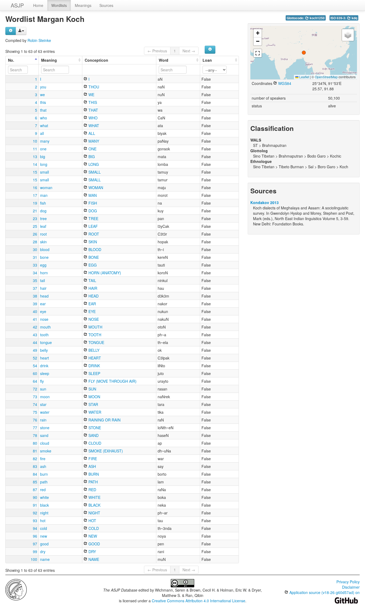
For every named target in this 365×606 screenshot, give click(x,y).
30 (35, 249)
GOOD (93, 543)
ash (43, 466)
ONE (91, 148)
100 (34, 559)
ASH (91, 466)
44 (35, 342)
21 (35, 210)
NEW (92, 536)
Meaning (49, 60)
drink (44, 365)
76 (35, 420)
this (43, 102)
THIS (92, 102)
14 (35, 164)
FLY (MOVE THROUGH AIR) (112, 381)
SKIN (92, 241)
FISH (92, 203)
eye (43, 311)
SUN (91, 389)
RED (91, 489)
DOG (92, 210)
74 (35, 404)
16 (35, 187)
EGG (92, 265)
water (44, 412)
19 (35, 203)
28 (35, 241)
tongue (46, 342)
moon (45, 396)
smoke (45, 450)
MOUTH (94, 327)
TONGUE (95, 342)
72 (35, 389)
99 (35, 551)
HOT (91, 520)
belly (44, 350)
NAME (93, 559)
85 (35, 481)
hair (43, 288)
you (43, 86)
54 (35, 365)
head (44, 296)
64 (35, 381)
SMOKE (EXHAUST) (105, 450)
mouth (45, 327)
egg (43, 265)
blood (44, 249)
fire (42, 458)
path (44, 481)
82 (35, 458)
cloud (44, 443)
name (45, 559)
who (43, 117)
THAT (92, 110)
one (43, 148)
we (42, 94)
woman (46, 187)
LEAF (92, 226)
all (42, 133)
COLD (93, 528)
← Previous (157, 50)
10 (35, 141)
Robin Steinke (39, 40)
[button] (303, 52)
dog (43, 210)
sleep (44, 373)
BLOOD (94, 249)
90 (35, 497)
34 (35, 272)
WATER (94, 412)
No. (11, 60)
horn (44, 272)
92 (35, 512)
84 (35, 474)
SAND (93, 435)
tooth (44, 334)
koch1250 (317, 18)
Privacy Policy (348, 581)
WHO (92, 117)
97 (35, 543)
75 (35, 412)
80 (35, 443)
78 (35, 435)
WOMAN (95, 187)
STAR (92, 404)
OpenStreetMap (326, 77)
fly (42, 381)
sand (44, 435)
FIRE (92, 458)
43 (35, 334)
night (44, 512)
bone (44, 257)
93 (35, 520)
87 (35, 489)
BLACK (93, 505)
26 (35, 234)
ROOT (93, 234)
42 (35, 327)
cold (43, 528)
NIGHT (93, 512)
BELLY (93, 350)
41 (35, 319)
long (43, 164)
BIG (91, 156)
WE (90, 94)
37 (35, 288)
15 (35, 172)
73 (35, 396)
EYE (91, 311)
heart (44, 358)
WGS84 (284, 83)
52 (35, 358)
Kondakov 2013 (264, 202)
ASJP (17, 5)
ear (43, 303)
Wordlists (59, 5)
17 (35, 195)
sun (43, 389)
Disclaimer (351, 587)
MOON (93, 396)
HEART (94, 358)
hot (42, 520)
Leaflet (303, 77)
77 (35, 427)
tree (43, 218)
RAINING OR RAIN (104, 420)
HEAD (93, 296)
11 (35, 148)
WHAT (93, 125)
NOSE (93, 319)
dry (42, 551)
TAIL (91, 280)
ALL (91, 133)
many (44, 141)
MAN (92, 195)
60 (35, 373)
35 (35, 280)
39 (35, 303)
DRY (91, 551)
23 (35, 218)
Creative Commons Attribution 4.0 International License (198, 600)
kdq (354, 18)
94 (35, 528)
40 (35, 311)
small (44, 172)
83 (35, 466)
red (43, 489)
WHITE (93, 497)
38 (35, 296)
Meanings (83, 5)
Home (38, 5)
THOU (93, 86)
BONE (93, 257)
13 (35, 156)
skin (43, 241)
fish (43, 203)
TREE (92, 218)
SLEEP (93, 373)
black (44, 505)
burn (44, 474)
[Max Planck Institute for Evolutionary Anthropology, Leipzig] (16, 589)
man (44, 195)
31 (35, 257)
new (43, 536)
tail (42, 280)
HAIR (92, 288)
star (43, 404)
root (43, 234)
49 (35, 350)
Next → (189, 50)
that (43, 110)
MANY (93, 141)
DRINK (93, 365)
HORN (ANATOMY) (104, 272)
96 (35, 536)
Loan (207, 60)
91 (35, 505)
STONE (94, 427)
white (44, 497)
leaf (43, 226)
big (42, 156)
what (44, 125)
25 (35, 226)
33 (35, 265)
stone (44, 427)
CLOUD (94, 443)
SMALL (94, 172)
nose (44, 319)
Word (163, 60)
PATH (92, 481)
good (44, 543)
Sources (106, 5)
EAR (91, 303)
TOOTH (94, 334)
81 (35, 450)
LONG (93, 164)
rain (43, 420)
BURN (93, 474)
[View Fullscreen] (258, 53)
